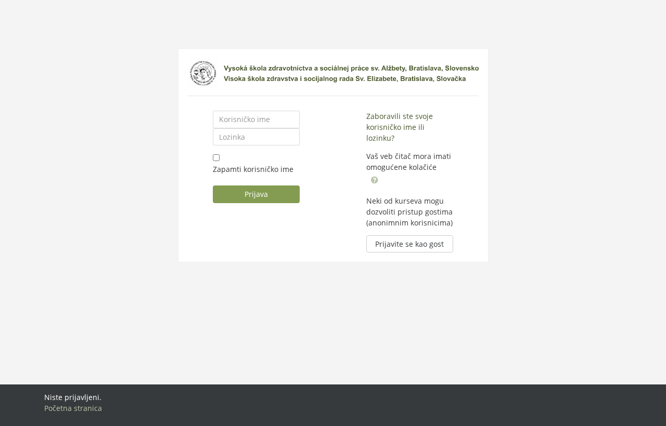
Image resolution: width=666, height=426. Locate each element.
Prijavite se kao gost (409, 244)
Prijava (256, 194)
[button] (374, 179)
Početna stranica (73, 408)
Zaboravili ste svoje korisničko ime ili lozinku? (399, 127)
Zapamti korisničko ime (253, 169)
